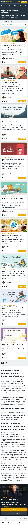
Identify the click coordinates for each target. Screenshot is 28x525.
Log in (18, 1)
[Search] (25, 24)
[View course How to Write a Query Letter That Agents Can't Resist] (14, 340)
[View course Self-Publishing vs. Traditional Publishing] (14, 41)
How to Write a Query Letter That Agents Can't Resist (13, 345)
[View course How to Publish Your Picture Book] (14, 267)
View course (22, 62)
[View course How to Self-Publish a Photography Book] (14, 302)
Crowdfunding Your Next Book (12, 235)
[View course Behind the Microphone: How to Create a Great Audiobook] (14, 194)
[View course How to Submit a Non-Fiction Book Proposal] (14, 155)
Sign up (24, 1)
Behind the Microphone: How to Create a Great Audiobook (12, 199)
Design (22, 5)
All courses (4, 5)
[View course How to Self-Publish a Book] (14, 117)
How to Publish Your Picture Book (13, 271)
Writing (11, 5)
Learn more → (10, 506)
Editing (16, 5)
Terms (20, 518)
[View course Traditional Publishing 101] (14, 78)
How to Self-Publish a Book (11, 122)
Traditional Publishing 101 (10, 82)
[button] (3, 523)
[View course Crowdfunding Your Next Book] (14, 231)
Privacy (25, 518)
